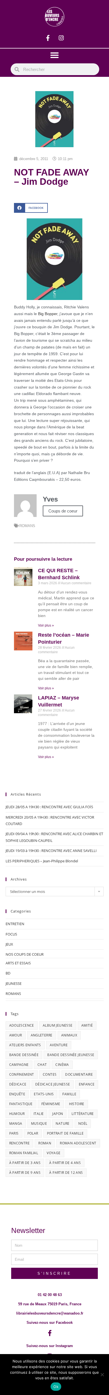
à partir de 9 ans (25, 1172)
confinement (21, 1074)
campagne (19, 1064)
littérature (83, 1113)
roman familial (23, 1153)
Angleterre (42, 1035)
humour (17, 1113)
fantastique (21, 1103)
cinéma (62, 1064)
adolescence (21, 1025)
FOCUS (11, 934)
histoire (76, 1103)
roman (44, 1143)
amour (15, 1035)
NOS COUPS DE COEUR (25, 954)
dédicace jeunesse (52, 1084)
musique (39, 1123)
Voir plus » (46, 625)
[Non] (102, 1374)
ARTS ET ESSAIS (18, 963)
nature (62, 1123)
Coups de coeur (62, 511)
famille (69, 1094)
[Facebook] (48, 38)
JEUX (9, 944)
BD (8, 973)
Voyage (53, 1153)
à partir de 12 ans (66, 1172)
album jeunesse (58, 1025)
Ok (55, 1386)
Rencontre (19, 1143)
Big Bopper (47, 313)
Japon (57, 1113)
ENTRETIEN (15, 923)
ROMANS (27, 526)
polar (32, 1133)
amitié (87, 1025)
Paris (14, 1133)
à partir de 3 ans (25, 1162)
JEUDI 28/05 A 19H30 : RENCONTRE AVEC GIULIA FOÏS (49, 806)
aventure (59, 1045)
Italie (39, 1113)
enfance (87, 1084)
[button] (54, 55)
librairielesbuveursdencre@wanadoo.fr (49, 1313)
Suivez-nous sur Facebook (50, 1322)
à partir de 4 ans (65, 1162)
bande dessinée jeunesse (70, 1054)
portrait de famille (65, 1133)
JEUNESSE (14, 983)
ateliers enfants (25, 1045)
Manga (15, 1123)
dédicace (18, 1084)
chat (42, 1064)
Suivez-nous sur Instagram (49, 1346)
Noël (82, 1123)
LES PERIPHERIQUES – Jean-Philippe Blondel (42, 860)
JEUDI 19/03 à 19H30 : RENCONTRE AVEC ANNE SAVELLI (51, 850)
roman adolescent (78, 1143)
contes (49, 1074)
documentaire (79, 1074)
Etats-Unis (44, 1094)
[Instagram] (61, 38)
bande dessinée (24, 1054)
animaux (69, 1035)
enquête (17, 1094)
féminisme (50, 1103)
